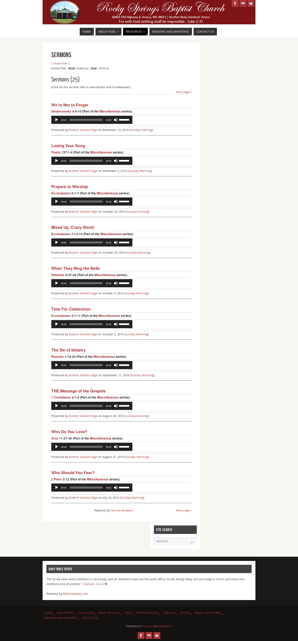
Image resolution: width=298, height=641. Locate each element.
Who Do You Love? (69, 431)
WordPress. (164, 626)
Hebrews (57, 275)
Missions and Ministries (60, 618)
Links (128, 613)
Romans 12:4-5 (94, 584)
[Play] (57, 120)
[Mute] (116, 120)
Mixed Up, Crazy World (72, 227)
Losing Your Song (68, 145)
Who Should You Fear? (73, 472)
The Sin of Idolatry (68, 350)
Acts (54, 438)
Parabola (148, 626)
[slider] (124, 119)
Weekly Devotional (208, 613)
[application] (91, 120)
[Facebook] (235, 3)
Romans (57, 356)
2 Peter (56, 479)
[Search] (192, 542)
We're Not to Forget (69, 105)
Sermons (169, 613)
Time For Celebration (71, 309)
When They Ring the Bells (75, 268)
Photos (185, 613)
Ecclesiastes (61, 193)
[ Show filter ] (60, 63)
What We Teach (109, 613)
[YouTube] (251, 3)
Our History (65, 613)
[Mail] (243, 3)
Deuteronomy (61, 111)
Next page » (184, 92)
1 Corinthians (61, 397)
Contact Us (90, 618)
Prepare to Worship (69, 186)
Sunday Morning (140, 171)
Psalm (56, 152)
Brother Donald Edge (83, 130)
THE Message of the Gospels (78, 391)
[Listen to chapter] (106, 584)
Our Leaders (86, 613)
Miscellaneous (110, 111)
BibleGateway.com (75, 594)
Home (48, 613)
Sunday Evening (141, 130)
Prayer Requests (147, 613)
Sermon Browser (122, 510)
